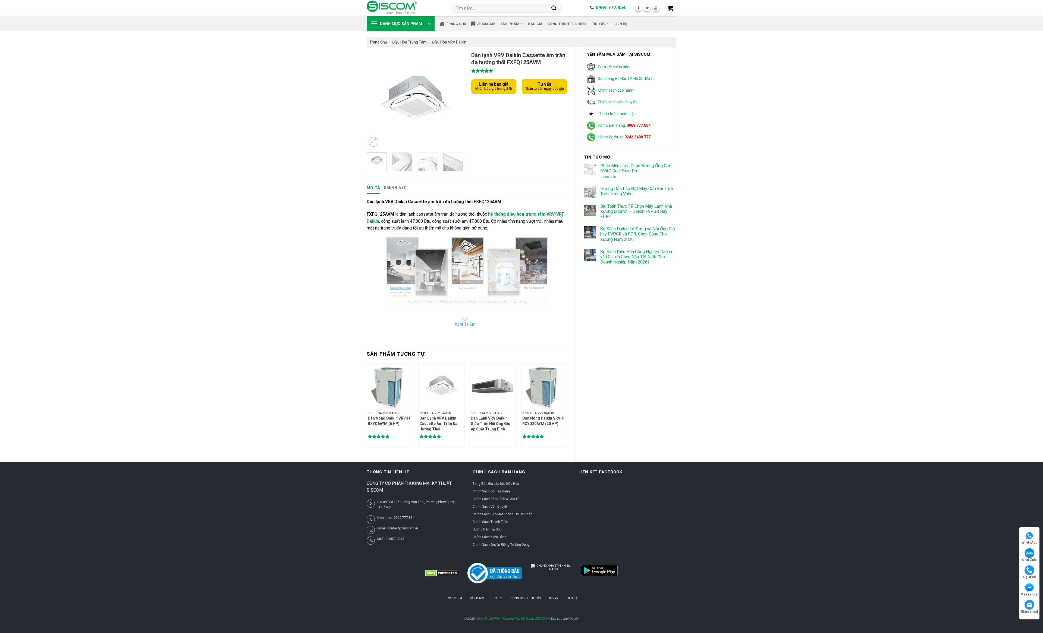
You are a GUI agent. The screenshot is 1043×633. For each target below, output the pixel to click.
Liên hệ (620, 24)
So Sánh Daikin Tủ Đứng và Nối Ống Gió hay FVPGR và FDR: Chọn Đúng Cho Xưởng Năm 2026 (637, 234)
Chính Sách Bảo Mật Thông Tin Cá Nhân (502, 514)
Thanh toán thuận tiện (617, 113)
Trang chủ (456, 24)
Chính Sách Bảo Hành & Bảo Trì (496, 499)
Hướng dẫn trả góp (487, 529)
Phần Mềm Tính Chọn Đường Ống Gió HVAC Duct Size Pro (635, 168)
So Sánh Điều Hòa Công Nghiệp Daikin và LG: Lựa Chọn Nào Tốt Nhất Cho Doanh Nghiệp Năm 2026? (636, 257)
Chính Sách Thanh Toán (490, 522)
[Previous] (375, 100)
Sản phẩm (509, 24)
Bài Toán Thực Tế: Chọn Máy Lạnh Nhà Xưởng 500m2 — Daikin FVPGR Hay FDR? (636, 211)
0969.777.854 (611, 7)
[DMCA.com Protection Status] (441, 573)
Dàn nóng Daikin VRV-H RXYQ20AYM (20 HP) (543, 421)
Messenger (1029, 594)
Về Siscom (485, 24)
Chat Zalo (1029, 560)
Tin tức (599, 24)
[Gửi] (554, 8)
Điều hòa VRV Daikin (449, 42)
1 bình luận (612, 177)
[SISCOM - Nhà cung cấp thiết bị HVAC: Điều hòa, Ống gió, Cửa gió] (392, 8)
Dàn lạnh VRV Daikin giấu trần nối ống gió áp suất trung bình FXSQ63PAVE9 (490, 424)
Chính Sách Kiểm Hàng (490, 537)
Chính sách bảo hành (615, 90)
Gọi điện (1029, 577)
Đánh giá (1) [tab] (395, 187)
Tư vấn (553, 598)
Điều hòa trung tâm (409, 42)
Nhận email (1029, 611)
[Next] (454, 100)
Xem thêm (465, 324)
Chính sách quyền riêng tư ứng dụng (501, 545)
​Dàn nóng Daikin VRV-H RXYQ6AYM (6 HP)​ (389, 421)
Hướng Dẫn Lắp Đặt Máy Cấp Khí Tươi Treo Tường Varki (636, 191)
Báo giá (535, 24)
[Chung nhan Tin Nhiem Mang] (551, 573)
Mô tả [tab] (373, 187)
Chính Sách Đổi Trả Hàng (491, 491)
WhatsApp (1029, 542)
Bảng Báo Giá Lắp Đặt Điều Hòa (496, 484)
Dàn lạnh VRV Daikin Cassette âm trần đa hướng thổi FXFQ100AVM (438, 424)
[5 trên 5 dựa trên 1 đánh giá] (519, 71)
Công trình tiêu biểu (567, 24)
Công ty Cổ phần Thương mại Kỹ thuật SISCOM (511, 618)
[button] (670, 8)
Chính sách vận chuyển (617, 102)
